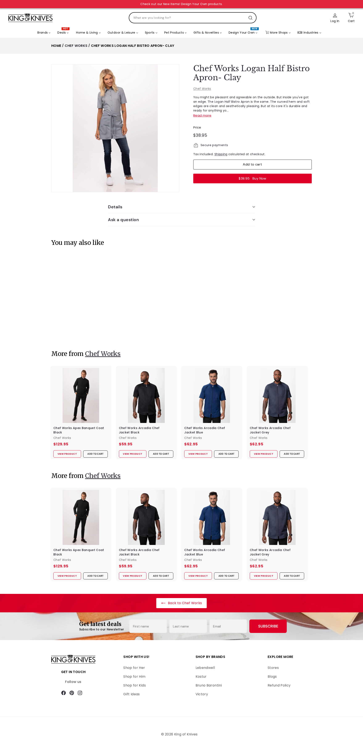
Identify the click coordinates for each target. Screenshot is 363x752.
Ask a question (123, 219)
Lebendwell (205, 667)
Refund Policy (279, 685)
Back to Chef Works (184, 603)
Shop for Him (134, 676)
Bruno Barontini (209, 685)
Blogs (272, 676)
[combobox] (192, 17)
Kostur (201, 676)
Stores (273, 667)
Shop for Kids (134, 685)
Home (56, 45)
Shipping (221, 154)
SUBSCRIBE (268, 626)
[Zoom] (115, 128)
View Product (64, 332)
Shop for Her (134, 667)
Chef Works (76, 45)
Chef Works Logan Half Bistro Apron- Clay (132, 45)
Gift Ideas (131, 694)
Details (115, 207)
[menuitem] (44, 33)
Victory (202, 694)
